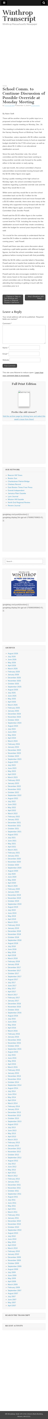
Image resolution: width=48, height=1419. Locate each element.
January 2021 (13, 856)
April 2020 (12, 883)
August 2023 (13, 762)
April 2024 (12, 738)
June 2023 (12, 768)
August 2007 (13, 1293)
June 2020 (12, 877)
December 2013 (14, 1112)
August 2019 (13, 907)
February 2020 (14, 889)
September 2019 (14, 904)
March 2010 (13, 1248)
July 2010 (12, 1236)
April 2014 (12, 1100)
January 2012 (13, 1182)
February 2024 (14, 744)
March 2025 (13, 705)
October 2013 (13, 1118)
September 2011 (14, 1194)
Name (6, 348)
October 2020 (13, 865)
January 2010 (13, 1254)
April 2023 (12, 774)
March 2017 (13, 995)
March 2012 (13, 1176)
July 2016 (12, 1019)
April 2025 (12, 702)
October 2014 (13, 1082)
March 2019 (13, 922)
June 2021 (12, 841)
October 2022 (13, 792)
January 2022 (13, 819)
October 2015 (13, 1046)
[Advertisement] (24, 58)
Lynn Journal (13, 496)
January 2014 (13, 1109)
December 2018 (14, 931)
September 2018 (14, 940)
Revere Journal (14, 505)
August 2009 (13, 1269)
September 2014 (14, 1085)
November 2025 (14, 681)
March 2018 (13, 958)
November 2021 (14, 826)
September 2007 (14, 1290)
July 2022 (12, 801)
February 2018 (14, 961)
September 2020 (14, 868)
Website (6, 360)
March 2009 (13, 1284)
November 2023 (14, 753)
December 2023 (14, 750)
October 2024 (13, 720)
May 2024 (12, 735)
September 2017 (14, 976)
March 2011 (12, 1212)
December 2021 (14, 822)
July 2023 (12, 765)
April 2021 (12, 847)
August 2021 (13, 835)
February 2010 (14, 1251)
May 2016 (12, 1025)
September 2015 (14, 1049)
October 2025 (13, 684)
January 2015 (13, 1073)
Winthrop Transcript (19, 16)
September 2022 (14, 795)
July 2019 (12, 910)
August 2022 (13, 798)
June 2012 (12, 1167)
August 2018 (13, 943)
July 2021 (12, 838)
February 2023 (14, 780)
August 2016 (13, 1016)
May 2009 (12, 1278)
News (5, 86)
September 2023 (14, 759)
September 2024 (14, 723)
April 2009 (12, 1281)
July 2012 (12, 1164)
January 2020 (13, 892)
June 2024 (12, 732)
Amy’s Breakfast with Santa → (36, 298)
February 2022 (14, 816)
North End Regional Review (19, 502)
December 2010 (14, 1221)
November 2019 (14, 898)
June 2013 (12, 1130)
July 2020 (12, 874)
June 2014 (12, 1094)
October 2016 (13, 1010)
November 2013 (14, 1115)
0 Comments (35, 105)
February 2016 (14, 1034)
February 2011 (14, 1215)
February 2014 (14, 1106)
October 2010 (13, 1227)
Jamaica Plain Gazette (17, 493)
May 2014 (12, 1097)
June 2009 (12, 1275)
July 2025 (12, 693)
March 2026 (13, 669)
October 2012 (13, 1155)
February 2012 (14, 1179)
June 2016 (12, 1022)
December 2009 (14, 1257)
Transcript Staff (9, 105)
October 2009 (13, 1263)
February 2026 (14, 672)
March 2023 (13, 777)
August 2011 (13, 1197)
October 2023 (13, 756)
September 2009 (14, 1266)
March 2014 (13, 1103)
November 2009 (14, 1260)
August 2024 (13, 726)
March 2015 (13, 1067)
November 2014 (14, 1079)
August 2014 (13, 1088)
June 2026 (12, 659)
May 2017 (12, 988)
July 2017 (12, 982)
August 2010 (13, 1233)
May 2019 (12, 916)
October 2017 (13, 973)
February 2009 (14, 1287)
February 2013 (14, 1142)
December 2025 (14, 678)
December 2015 (14, 1040)
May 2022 (12, 807)
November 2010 (14, 1224)
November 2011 (14, 1188)
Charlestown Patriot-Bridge (19, 481)
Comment (7, 323)
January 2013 (13, 1146)
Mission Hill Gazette (16, 499)
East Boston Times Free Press (20, 487)
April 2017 (12, 992)
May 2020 (12, 880)
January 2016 (13, 1037)
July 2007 (12, 1296)
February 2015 (14, 1070)
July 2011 (11, 1200)
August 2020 (13, 871)
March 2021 (13, 850)
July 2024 (12, 729)
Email (5, 354)
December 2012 (14, 1148)
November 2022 (14, 789)
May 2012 (12, 1170)
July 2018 (12, 946)
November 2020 (14, 862)
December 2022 (14, 786)
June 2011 (12, 1203)
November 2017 (14, 970)
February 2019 (14, 925)
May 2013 (12, 1133)
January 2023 (13, 783)
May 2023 (12, 771)
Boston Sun (12, 478)
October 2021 (13, 829)
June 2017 (12, 986)
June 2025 (12, 696)
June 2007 (12, 1300)
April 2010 (12, 1245)
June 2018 (12, 949)
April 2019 (12, 919)
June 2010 (12, 1239)
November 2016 (14, 1007)
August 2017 (13, 979)
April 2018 (12, 955)
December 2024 (14, 714)
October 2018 (13, 937)
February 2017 (14, 998)
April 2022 (12, 810)
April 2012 (12, 1173)
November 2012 (14, 1152)
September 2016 (14, 1013)
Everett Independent (16, 490)
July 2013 (12, 1127)
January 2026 (13, 675)
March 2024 (13, 741)
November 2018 (14, 934)
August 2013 (13, 1124)
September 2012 (14, 1158)
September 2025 (14, 687)
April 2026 (12, 665)
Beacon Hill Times (15, 475)
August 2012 (13, 1161)
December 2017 (14, 967)
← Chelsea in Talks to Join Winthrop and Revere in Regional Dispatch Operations (12, 299)
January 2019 (13, 928)
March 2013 (13, 1140)
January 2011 (13, 1218)
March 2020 (13, 886)
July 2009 (12, 1272)
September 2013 (14, 1121)
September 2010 (14, 1230)
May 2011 (12, 1206)
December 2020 (14, 859)
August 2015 (13, 1052)
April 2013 (12, 1136)
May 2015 (12, 1061)
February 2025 (14, 708)
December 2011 (14, 1185)
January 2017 (13, 1001)
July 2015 (12, 1055)
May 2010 (12, 1242)
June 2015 (12, 1058)
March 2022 (13, 813)
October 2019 (13, 901)
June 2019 (12, 913)
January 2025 (13, 711)
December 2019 (14, 895)
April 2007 (12, 1306)
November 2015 (14, 1043)
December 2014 (14, 1076)
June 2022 (12, 804)
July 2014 (12, 1091)
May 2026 (12, 663)
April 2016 (12, 1028)
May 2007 (12, 1302)
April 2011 (12, 1209)
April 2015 (12, 1064)
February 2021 (14, 853)
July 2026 (12, 657)
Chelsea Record (14, 484)
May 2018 (12, 952)
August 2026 (13, 653)
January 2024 (13, 747)
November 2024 (14, 717)
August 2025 (13, 690)
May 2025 (12, 699)
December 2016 (14, 1004)
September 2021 (14, 832)
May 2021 (12, 844)
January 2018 (13, 964)
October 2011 (13, 1191)
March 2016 (13, 1031)
